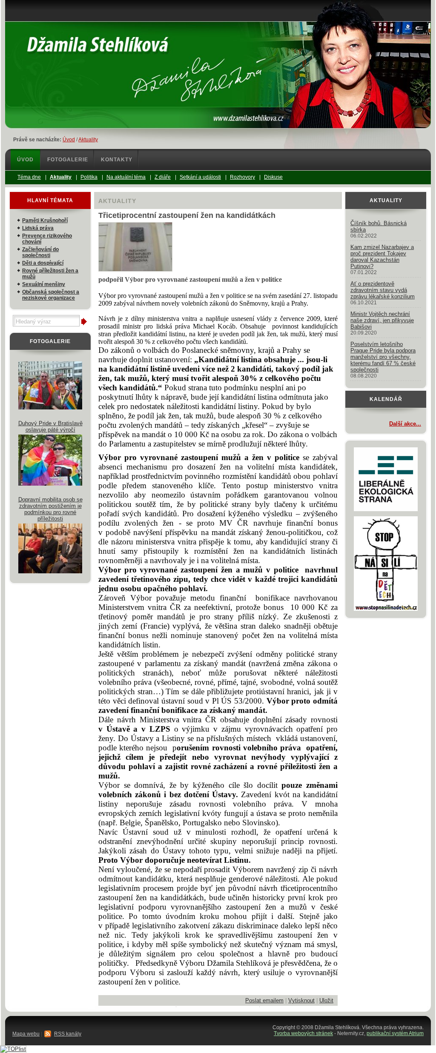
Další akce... (405, 424)
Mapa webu (26, 1034)
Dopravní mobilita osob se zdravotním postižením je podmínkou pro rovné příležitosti (50, 509)
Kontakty (116, 160)
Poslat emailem (264, 1000)
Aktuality (88, 140)
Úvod (69, 140)
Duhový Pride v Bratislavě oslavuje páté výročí (50, 426)
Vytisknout (301, 1000)
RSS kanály (67, 1034)
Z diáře (163, 177)
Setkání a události (200, 177)
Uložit (326, 1000)
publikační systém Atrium (395, 1033)
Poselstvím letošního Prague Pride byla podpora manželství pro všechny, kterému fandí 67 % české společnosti (383, 357)
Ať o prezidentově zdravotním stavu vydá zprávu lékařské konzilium (382, 290)
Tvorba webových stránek (303, 1033)
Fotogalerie (67, 160)
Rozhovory (242, 177)
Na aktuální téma (126, 177)
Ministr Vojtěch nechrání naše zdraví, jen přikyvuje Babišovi (382, 320)
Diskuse (273, 177)
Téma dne (29, 177)
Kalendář (386, 399)
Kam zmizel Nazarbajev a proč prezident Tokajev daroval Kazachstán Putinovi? (382, 256)
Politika (89, 177)
